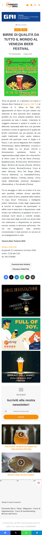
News (24, 30)
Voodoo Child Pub (30, 104)
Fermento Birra (16, 54)
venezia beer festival (21, 264)
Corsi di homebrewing (25, 511)
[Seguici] (38, 483)
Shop (19, 508)
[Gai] (21, 17)
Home (19, 25)
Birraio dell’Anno (9, 514)
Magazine (27, 508)
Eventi (24, 25)
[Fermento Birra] (12, 5)
